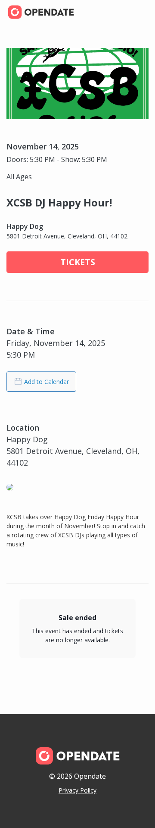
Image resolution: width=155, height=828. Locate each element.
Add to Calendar (46, 382)
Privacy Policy (77, 790)
